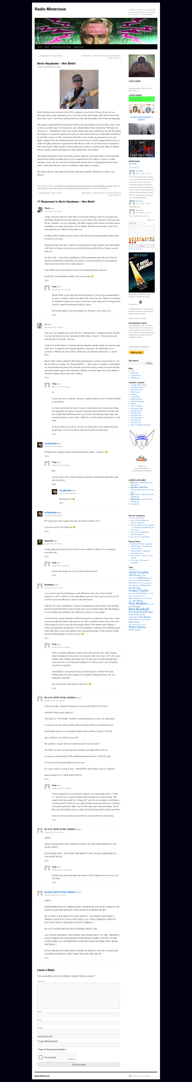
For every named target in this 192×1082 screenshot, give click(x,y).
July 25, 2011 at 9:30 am (60, 565)
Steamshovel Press (136, 411)
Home (39, 47)
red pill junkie (51, 443)
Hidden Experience (136, 399)
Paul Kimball (139, 608)
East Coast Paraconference (144, 583)
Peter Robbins (134, 612)
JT (46, 324)
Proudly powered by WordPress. (141, 1076)
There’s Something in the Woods (141, 425)
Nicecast (133, 504)
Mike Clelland (134, 598)
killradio (133, 404)
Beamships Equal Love (138, 387)
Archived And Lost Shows (61, 47)
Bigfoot (142, 577)
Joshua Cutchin (138, 590)
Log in (133, 371)
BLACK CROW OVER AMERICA (61, 891)
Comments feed (135, 375)
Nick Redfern (138, 603)
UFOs (115, 186)
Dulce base (53, 188)
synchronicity (134, 617)
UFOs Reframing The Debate (137, 624)
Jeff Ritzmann (145, 585)
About (47, 47)
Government (78, 186)
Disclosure (132, 583)
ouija (153, 604)
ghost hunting (132, 585)
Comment (41, 981)
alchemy (143, 575)
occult (149, 604)
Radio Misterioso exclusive (102, 186)
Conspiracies (69, 186)
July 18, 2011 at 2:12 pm (53, 211)
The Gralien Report (137, 418)
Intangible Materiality (137, 401)
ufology (136, 622)
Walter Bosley (137, 627)
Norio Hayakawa (72, 188)
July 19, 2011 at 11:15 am (54, 327)
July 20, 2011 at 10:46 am (54, 446)
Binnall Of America (137, 389)
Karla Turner (132, 593)
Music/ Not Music (136, 406)
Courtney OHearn (143, 580)
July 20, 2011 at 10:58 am (54, 515)
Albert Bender (134, 574)
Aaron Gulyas (132, 570)
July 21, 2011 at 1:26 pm (53, 544)
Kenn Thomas (141, 593)
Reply (47, 280)
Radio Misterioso (50, 9)
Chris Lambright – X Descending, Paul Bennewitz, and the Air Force (142, 527)
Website (40, 1028)
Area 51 (45, 188)
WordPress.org (135, 378)
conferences (59, 186)
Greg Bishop (78, 47)
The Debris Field (136, 415)
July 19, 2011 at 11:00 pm (61, 289)
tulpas (131, 621)
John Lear (61, 188)
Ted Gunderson (83, 188)
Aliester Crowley (133, 578)
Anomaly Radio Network (138, 385)
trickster (147, 619)
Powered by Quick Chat (135, 249)
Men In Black (132, 596)
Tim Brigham (133, 619)
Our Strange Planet (136, 408)
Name (40, 1011)
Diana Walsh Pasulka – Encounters (141, 544)
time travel (142, 619)
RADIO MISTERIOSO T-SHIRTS (142, 118)
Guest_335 (139, 201)
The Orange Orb (136, 422)
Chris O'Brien (132, 580)
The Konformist (136, 420)
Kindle (133, 309)
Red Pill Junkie (147, 612)
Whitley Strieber (135, 630)
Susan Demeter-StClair (137, 614)
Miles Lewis (142, 598)
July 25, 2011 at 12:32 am (61, 647)
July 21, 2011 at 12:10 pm (61, 465)
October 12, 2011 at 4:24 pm (62, 870)
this (62, 476)
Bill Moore (149, 578)
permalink (103, 188)
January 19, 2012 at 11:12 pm (55, 895)
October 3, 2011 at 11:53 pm (55, 700)
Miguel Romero (141, 596)
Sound (149, 220)
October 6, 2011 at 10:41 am (55, 832)
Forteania (133, 394)
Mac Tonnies (150, 593)
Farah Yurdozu (135, 392)
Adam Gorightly (139, 572)
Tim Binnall (144, 616)
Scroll (153, 220)
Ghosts (138, 585)
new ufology (137, 600)
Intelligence (88, 186)
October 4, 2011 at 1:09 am (61, 788)
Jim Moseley (135, 587)
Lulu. (148, 297)
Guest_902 (139, 171)
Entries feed (134, 373)
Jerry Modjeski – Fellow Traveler (49, 56)
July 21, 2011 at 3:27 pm (68, 493)
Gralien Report (135, 397)
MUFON (149, 598)
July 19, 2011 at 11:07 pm (61, 387)
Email (39, 1019)
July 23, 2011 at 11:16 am (54, 588)
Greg (58, 67)
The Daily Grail (135, 413)
